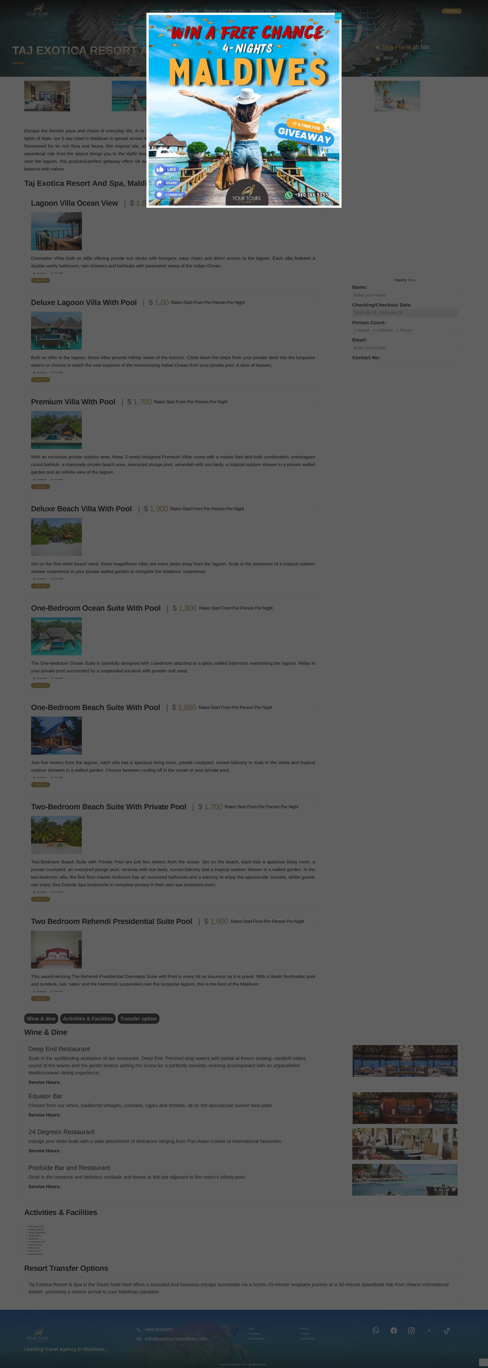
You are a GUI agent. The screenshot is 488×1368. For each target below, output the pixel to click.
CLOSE (338, 16)
